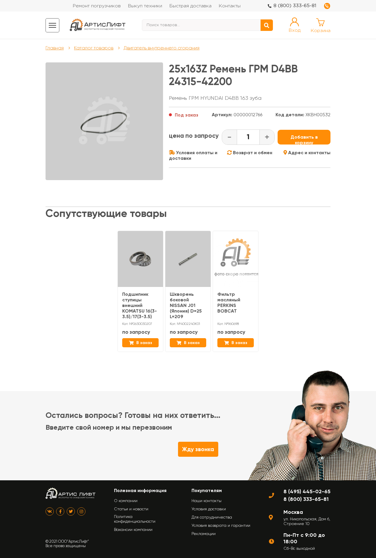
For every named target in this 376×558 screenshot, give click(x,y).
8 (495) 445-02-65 (306, 491)
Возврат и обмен (252, 152)
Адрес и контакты (308, 152)
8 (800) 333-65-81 (294, 6)
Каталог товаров (93, 48)
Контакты (230, 6)
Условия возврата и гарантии (221, 525)
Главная (55, 48)
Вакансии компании (133, 529)
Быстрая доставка (190, 6)
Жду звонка (198, 449)
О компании (125, 500)
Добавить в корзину (304, 139)
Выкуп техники (145, 6)
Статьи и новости (131, 508)
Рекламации (204, 533)
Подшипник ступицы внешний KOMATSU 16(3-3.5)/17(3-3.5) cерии (139, 308)
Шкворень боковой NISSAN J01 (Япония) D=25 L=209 (186, 305)
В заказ (143, 342)
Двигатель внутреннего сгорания (161, 48)
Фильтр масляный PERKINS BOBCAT (228, 302)
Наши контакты (206, 500)
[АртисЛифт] (97, 25)
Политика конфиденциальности (134, 519)
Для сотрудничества (212, 517)
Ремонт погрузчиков (97, 6)
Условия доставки (209, 508)
